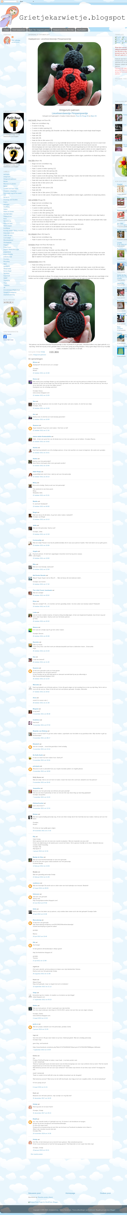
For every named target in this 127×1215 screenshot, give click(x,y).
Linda (35, 612)
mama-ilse (120, 283)
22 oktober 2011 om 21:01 (41, 495)
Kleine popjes (7, 226)
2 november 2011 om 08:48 (41, 714)
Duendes (36, 642)
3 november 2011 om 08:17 (41, 738)
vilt (4, 287)
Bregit (35, 512)
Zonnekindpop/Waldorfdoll (11, 290)
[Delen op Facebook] (56, 352)
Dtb (34, 942)
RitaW (35, 1119)
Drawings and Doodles (10, 199)
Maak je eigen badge (8, 339)
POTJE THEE (121, 314)
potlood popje (7, 256)
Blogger (112, 1210)
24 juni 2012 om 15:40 (40, 936)
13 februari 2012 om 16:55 (41, 866)
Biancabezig (37, 920)
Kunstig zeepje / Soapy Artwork (13, 230)
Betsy (35, 482)
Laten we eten (7, 235)
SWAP (5, 278)
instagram (120, 328)
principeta (36, 766)
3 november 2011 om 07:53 (41, 725)
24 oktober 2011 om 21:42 (41, 606)
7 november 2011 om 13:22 (41, 797)
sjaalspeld (6, 266)
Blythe (5, 186)
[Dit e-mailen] (50, 352)
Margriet (35, 709)
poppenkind (7, 252)
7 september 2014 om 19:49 (42, 1050)
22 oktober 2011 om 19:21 (41, 452)
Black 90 (94, 116)
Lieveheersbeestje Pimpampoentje (70, 113)
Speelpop (6, 273)
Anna (34, 697)
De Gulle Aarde (38, 755)
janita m (35, 1024)
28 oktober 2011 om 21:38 (41, 703)
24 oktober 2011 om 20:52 (41, 595)
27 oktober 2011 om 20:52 (41, 692)
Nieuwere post (34, 1193)
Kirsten (35, 814)
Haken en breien (8, 211)
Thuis (5, 283)
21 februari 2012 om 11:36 (41, 877)
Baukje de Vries (38, 857)
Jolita (35, 525)
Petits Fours (7, 247)
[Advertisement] (69, 1175)
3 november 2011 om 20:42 (41, 782)
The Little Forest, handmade (42, 590)
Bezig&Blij (120, 301)
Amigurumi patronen (39, 355)
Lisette (119, 243)
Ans (34, 414)
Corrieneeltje (37, 540)
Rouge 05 (85, 116)
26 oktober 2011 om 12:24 (41, 679)
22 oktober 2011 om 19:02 (41, 441)
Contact (6, 30)
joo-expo (120, 223)
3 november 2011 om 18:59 (41, 771)
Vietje (35, 992)
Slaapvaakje (7, 268)
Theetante (6, 280)
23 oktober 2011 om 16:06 (41, 545)
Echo (124, 125)
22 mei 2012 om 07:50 (40, 903)
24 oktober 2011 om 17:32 (41, 584)
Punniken (6, 259)
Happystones (7, 216)
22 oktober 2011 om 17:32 (41, 430)
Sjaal (5, 264)
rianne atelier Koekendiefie (42, 436)
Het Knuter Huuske (39, 575)
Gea (34, 657)
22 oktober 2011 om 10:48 (41, 373)
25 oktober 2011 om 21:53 (41, 651)
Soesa (35, 379)
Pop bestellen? (81, 30)
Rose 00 (78, 116)
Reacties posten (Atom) (45, 1197)
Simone (35, 627)
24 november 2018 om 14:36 (42, 1133)
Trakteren (6, 285)
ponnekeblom (122, 262)
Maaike (35, 501)
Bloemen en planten (9, 184)
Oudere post (105, 1193)
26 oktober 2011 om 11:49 (41, 662)
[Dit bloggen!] (52, 352)
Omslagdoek (7, 242)
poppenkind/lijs (8, 254)
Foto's (5, 202)
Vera (34, 401)
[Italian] (118, 39)
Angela (35, 551)
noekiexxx (36, 883)
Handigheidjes (7, 214)
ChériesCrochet (38, 803)
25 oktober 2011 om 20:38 (41, 636)
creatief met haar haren (10, 188)
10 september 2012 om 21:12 (42, 986)
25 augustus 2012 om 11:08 (41, 973)
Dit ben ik (6, 197)
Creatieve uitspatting (9, 191)
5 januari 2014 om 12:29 (40, 1029)
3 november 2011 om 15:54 (41, 760)
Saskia (35, 458)
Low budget (7, 237)
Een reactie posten (37, 1154)
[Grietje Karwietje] (5, 338)
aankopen (6, 174)
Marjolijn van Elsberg (40, 731)
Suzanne (36, 425)
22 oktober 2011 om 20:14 (41, 476)
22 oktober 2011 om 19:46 (41, 465)
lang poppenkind (8, 233)
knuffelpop (6, 228)
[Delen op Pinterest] (58, 352)
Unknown (36, 894)
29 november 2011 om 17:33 (42, 830)
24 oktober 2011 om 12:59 (41, 569)
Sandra (35, 447)
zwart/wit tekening (9, 295)
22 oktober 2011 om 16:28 (41, 408)
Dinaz (35, 601)
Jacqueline (36, 788)
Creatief (119, 184)
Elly (34, 836)
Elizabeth (36, 744)
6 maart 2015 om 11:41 (40, 1087)
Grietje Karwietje (7, 334)
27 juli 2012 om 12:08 (39, 960)
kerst (5, 218)
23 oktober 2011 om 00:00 (41, 506)
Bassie (5, 181)
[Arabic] (118, 42)
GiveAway (6, 207)
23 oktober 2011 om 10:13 (41, 519)
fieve (118, 327)
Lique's (119, 333)
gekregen (6, 204)
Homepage (70, 1193)
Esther (35, 1005)
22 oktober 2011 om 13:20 (41, 395)
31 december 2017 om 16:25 (42, 1098)
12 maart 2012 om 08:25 (40, 888)
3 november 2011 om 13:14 (41, 749)
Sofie (34, 909)
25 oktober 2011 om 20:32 (41, 621)
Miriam (35, 362)
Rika (34, 564)
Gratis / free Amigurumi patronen (39, 30)
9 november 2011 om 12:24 (41, 808)
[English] (118, 37)
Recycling (6, 261)
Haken (5, 209)
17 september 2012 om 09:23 (42, 999)
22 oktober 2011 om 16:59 (41, 419)
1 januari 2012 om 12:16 (40, 851)
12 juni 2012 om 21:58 (40, 914)
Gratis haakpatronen (19, 30)
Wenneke (36, 684)
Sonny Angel (7, 271)
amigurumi (6, 176)
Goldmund (91, 1210)
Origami (5, 245)
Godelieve (36, 720)
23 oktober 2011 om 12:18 (41, 534)
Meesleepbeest (8, 240)
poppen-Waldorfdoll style (11, 249)
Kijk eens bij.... (8, 221)
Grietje (35, 1104)
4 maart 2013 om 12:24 (40, 1018)
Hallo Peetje (37, 471)
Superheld (6, 276)
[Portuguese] (120, 41)
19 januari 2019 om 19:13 (41, 1150)
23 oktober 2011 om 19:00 (41, 558)
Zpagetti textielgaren (9, 292)
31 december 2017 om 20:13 (42, 1113)
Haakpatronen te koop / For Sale (63, 30)
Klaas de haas (7, 223)
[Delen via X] (54, 352)
